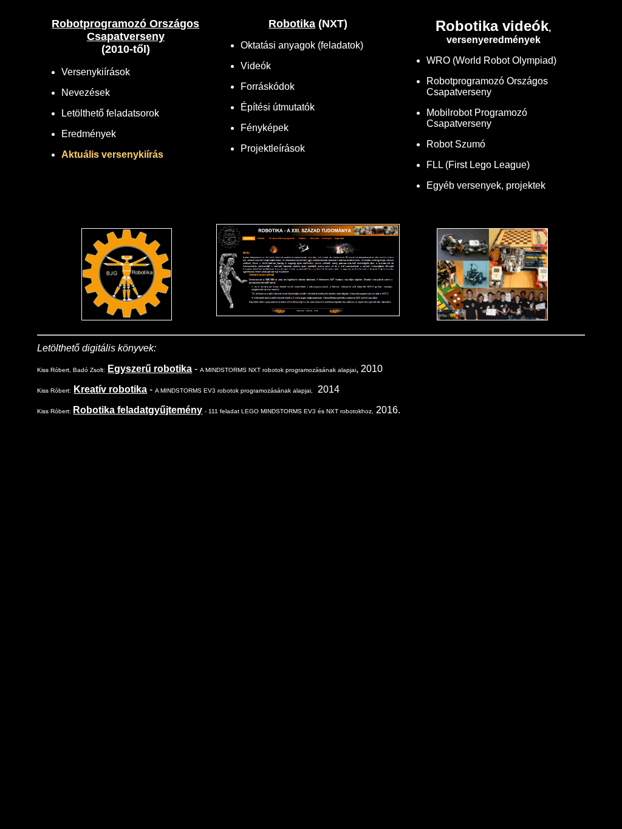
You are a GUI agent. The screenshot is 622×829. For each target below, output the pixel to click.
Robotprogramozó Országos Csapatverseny (125, 30)
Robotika (291, 24)
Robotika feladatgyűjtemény (137, 410)
